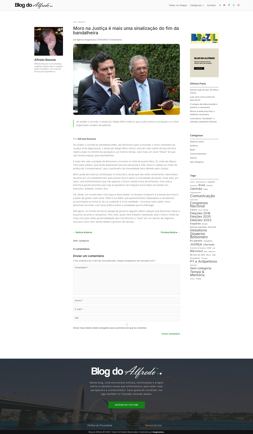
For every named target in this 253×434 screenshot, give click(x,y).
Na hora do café (197, 255)
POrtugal (204, 258)
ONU (214, 255)
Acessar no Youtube (126, 405)
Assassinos (193, 185)
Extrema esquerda (198, 227)
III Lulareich (196, 240)
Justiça (196, 244)
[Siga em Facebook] (229, 5)
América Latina (197, 142)
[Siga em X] (234, 5)
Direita (205, 210)
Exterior (193, 158)
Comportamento (195, 193)
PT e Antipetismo (203, 261)
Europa (204, 224)
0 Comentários (115, 40)
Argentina (211, 182)
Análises (194, 145)
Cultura (193, 210)
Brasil (192, 150)
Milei (205, 251)
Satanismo (193, 265)
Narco (208, 255)
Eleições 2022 (201, 220)
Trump (198, 279)
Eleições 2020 (200, 216)
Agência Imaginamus (86, 40)
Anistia (192, 182)
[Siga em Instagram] (238, 5)
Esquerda (195, 223)
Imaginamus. (158, 432)
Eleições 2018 (200, 213)
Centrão (196, 188)
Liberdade (208, 244)
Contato (211, 5)
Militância (212, 251)
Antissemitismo (201, 182)
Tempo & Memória (197, 273)
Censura (209, 185)
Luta (213, 248)
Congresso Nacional (199, 204)
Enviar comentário (171, 333)
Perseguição (195, 258)
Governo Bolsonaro (199, 235)
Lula (209, 248)
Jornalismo (207, 241)
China (205, 189)
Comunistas (194, 200)
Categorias (196, 5)
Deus (200, 210)
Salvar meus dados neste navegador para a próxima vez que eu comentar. (110, 328)
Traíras (192, 279)
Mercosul (196, 251)
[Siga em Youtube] (224, 5)
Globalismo (198, 230)
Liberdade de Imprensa (198, 248)
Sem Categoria (79, 22)
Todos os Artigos (178, 5)
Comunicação (202, 195)
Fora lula (212, 227)
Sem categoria (81, 240)
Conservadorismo (198, 154)
